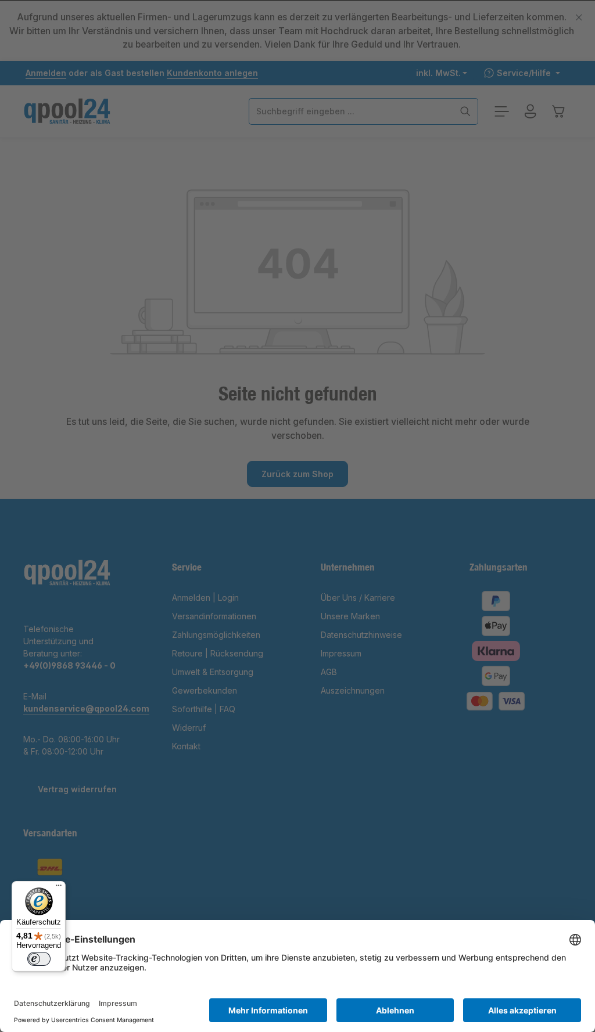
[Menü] (59, 888)
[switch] (39, 959)
